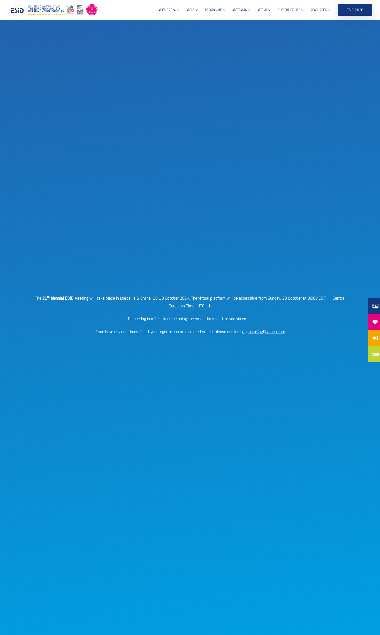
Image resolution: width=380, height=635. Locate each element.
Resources (318, 10)
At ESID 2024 (167, 10)
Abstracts (239, 10)
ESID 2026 (355, 10)
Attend (262, 10)
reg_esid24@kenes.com (263, 332)
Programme (213, 10)
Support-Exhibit (289, 10)
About (190, 10)
